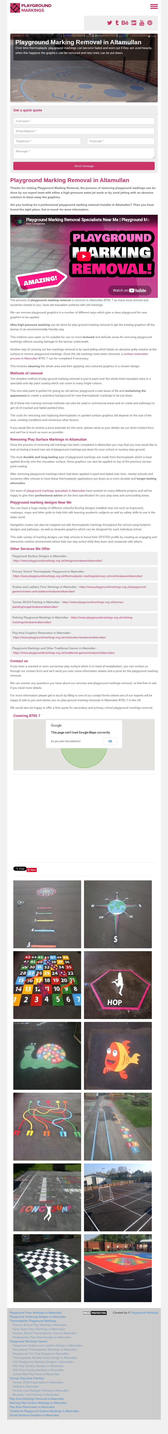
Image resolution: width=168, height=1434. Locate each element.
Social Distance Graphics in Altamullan (34, 1415)
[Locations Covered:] (12, 6)
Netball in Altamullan (26, 1386)
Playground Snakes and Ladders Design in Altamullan (47, 1345)
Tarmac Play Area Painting (27, 1378)
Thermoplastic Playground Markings (33, 1320)
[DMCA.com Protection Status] (94, 1312)
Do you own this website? (66, 741)
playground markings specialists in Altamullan (56, 490)
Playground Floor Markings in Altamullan (36, 1312)
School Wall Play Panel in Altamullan (36, 1374)
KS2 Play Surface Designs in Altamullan (38, 1366)
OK (110, 741)
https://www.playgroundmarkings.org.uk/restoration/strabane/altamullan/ (59, 637)
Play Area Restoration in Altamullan (32, 1407)
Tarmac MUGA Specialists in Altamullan (38, 1382)
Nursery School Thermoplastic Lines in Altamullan (45, 1333)
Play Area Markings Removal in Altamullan (37, 1398)
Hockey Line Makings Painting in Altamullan (41, 1390)
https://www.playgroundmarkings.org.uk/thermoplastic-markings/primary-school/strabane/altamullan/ (78, 576)
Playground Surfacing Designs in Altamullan (38, 1316)
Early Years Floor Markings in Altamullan (39, 1329)
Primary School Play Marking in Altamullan (40, 1325)
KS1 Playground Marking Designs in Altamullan (43, 1361)
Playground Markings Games (28, 1341)
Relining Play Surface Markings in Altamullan (38, 1402)
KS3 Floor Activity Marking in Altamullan (38, 1370)
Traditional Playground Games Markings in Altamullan (44, 1411)
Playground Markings (144, 1312)
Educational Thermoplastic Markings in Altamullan (45, 1349)
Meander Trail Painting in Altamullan (36, 1394)
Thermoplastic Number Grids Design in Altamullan (45, 1357)
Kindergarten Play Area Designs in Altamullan (42, 1337)
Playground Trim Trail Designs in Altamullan (41, 1353)
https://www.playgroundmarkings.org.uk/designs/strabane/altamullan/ (57, 560)
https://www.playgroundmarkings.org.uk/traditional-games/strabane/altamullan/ (64, 652)
